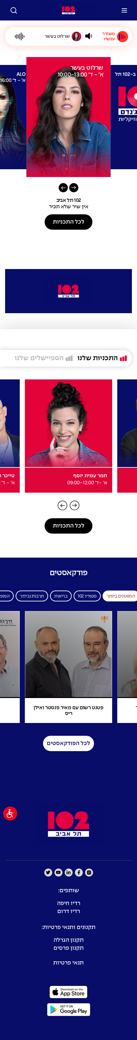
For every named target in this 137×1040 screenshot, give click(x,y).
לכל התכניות (68, 222)
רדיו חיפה (68, 903)
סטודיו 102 (87, 596)
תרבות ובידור (32, 596)
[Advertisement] (68, 249)
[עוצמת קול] (88, 36)
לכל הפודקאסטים (68, 743)
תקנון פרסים (69, 948)
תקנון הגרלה (69, 940)
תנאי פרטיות (68, 963)
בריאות (61, 596)
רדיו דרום (68, 911)
